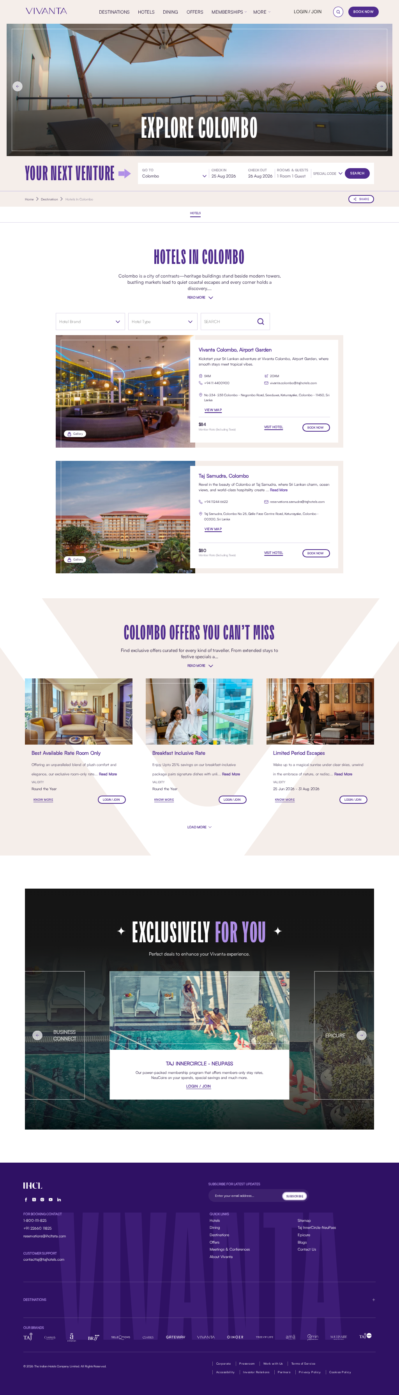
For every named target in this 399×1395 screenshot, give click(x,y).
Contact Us (307, 1249)
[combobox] (84, 322)
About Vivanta (221, 1256)
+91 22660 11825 (37, 1228)
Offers (214, 1242)
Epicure (304, 1234)
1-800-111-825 (35, 1220)
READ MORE (196, 297)
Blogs (302, 1242)
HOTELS (195, 213)
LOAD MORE (197, 827)
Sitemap (304, 1220)
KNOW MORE (43, 799)
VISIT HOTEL (273, 427)
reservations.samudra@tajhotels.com (297, 501)
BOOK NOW (363, 11)
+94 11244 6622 (216, 501)
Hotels (215, 1220)
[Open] (118, 322)
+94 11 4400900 (217, 383)
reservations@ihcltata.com (44, 1235)
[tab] (195, 213)
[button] (328, 173)
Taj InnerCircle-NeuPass (317, 1227)
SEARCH (357, 173)
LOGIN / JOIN (307, 11)
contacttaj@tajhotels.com (43, 1259)
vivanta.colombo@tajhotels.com (293, 383)
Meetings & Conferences (230, 1249)
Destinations (219, 1234)
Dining (215, 1227)
